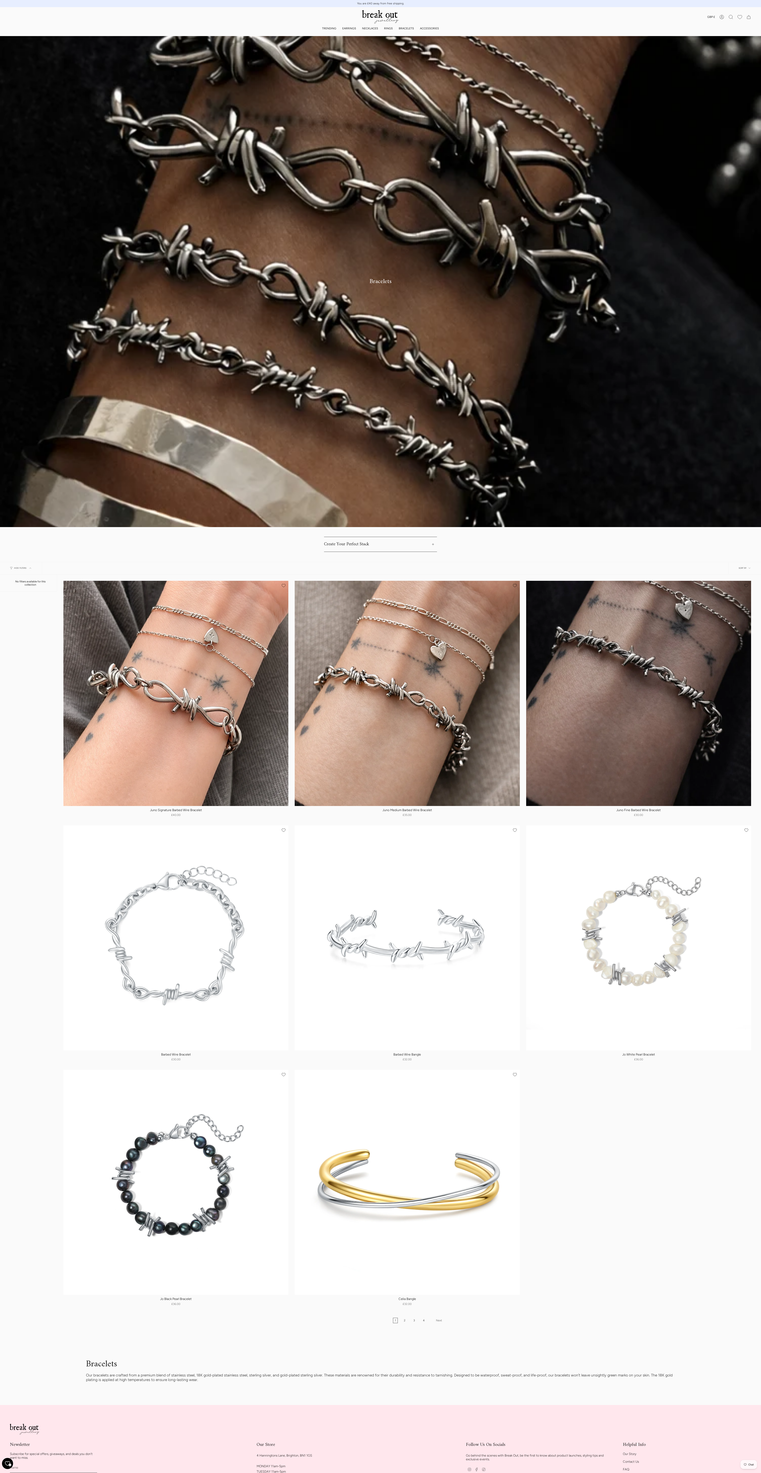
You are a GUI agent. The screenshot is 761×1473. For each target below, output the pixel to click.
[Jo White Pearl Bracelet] (638, 937)
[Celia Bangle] (407, 1182)
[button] (329, 28)
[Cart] (748, 17)
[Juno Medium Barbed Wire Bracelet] (407, 693)
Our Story (629, 1454)
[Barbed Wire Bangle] (407, 937)
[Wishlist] (739, 17)
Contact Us (631, 1461)
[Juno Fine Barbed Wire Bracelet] (638, 693)
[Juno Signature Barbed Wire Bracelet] (175, 693)
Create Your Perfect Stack (346, 544)
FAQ (626, 1469)
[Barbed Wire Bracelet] (175, 937)
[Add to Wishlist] (283, 585)
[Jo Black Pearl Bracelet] (175, 1182)
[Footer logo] (25, 1429)
